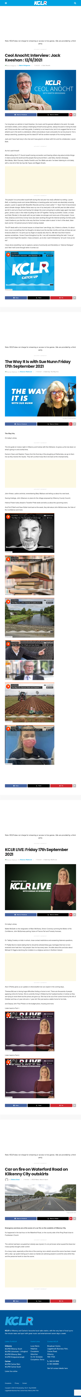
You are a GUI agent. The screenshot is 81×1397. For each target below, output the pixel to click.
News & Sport (44, 1179)
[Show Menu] (6, 3)
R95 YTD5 (51, 1356)
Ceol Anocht (46, 65)
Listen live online (11, 1371)
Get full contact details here (57, 1368)
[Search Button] (75, 3)
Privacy (17, 1383)
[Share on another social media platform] (74, 114)
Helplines (34, 1348)
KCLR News (35, 1179)
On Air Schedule (37, 1356)
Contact (24, 1383)
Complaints (35, 1351)
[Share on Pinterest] (70, 114)
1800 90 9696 (54, 1361)
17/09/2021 (37, 65)
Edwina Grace (15, 1179)
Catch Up (47, 372)
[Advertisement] (40, 23)
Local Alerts (35, 1346)
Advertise (34, 1354)
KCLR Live (54, 860)
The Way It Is (54, 372)
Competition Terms (37, 1359)
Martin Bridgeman (24, 65)
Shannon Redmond (26, 372)
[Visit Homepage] (40, 3)
